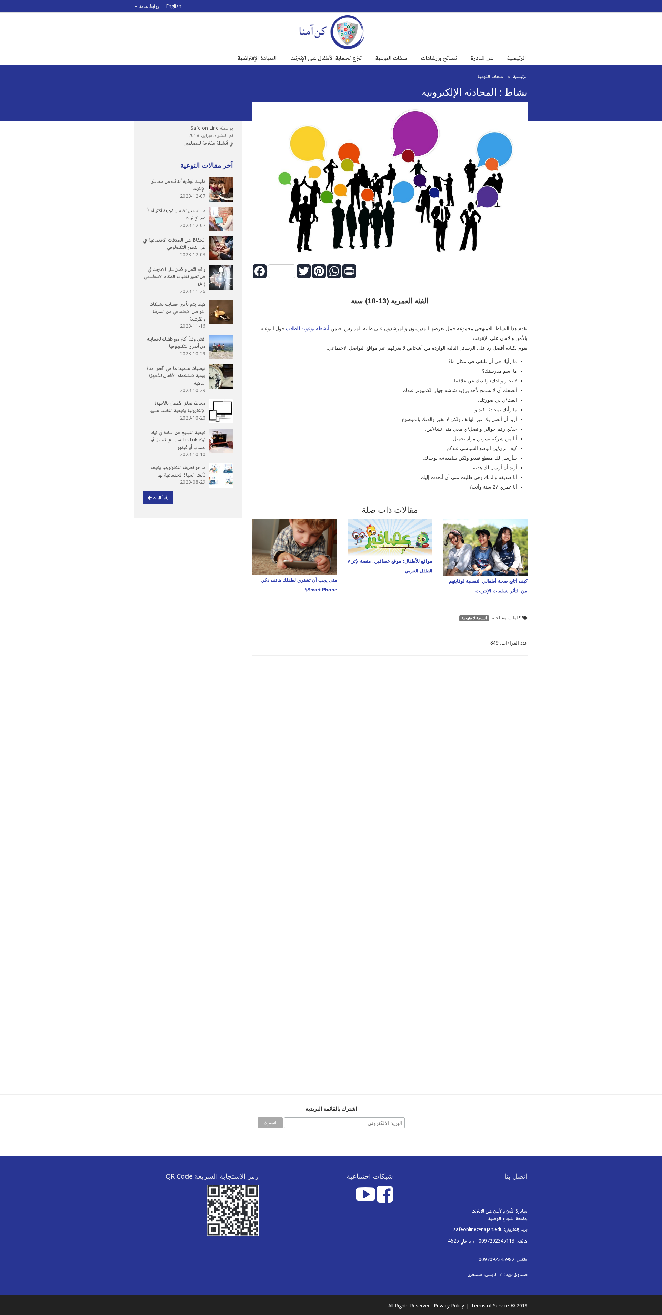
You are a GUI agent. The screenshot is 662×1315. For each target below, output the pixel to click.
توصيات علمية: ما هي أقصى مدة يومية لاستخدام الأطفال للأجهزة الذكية (176, 375)
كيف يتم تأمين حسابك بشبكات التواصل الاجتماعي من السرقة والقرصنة (177, 311)
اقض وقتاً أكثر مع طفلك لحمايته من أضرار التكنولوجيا (176, 342)
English (173, 6)
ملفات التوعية (391, 57)
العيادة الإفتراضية (257, 57)
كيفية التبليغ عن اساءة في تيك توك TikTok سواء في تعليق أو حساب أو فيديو (178, 439)
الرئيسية (516, 57)
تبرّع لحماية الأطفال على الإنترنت (326, 57)
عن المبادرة (482, 57)
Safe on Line (205, 128)
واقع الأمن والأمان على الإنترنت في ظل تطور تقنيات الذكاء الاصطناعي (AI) (174, 276)
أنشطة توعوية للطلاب (308, 328)
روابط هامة (148, 6)
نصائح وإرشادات (439, 57)
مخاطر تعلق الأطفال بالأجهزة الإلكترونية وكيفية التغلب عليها (177, 407)
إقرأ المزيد (160, 497)
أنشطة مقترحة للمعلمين (206, 142)
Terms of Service (490, 1305)
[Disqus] (390, 759)
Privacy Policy (449, 1305)
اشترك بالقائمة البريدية (331, 1109)
